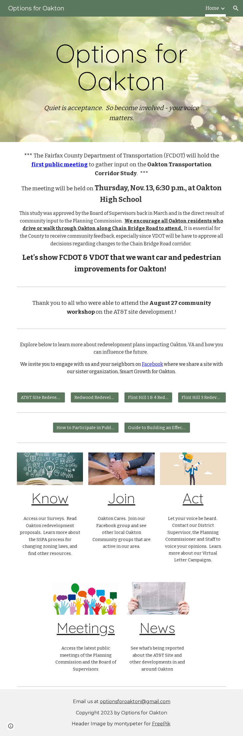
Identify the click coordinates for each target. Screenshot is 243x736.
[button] (236, 8)
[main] (121, 79)
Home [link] (212, 8)
